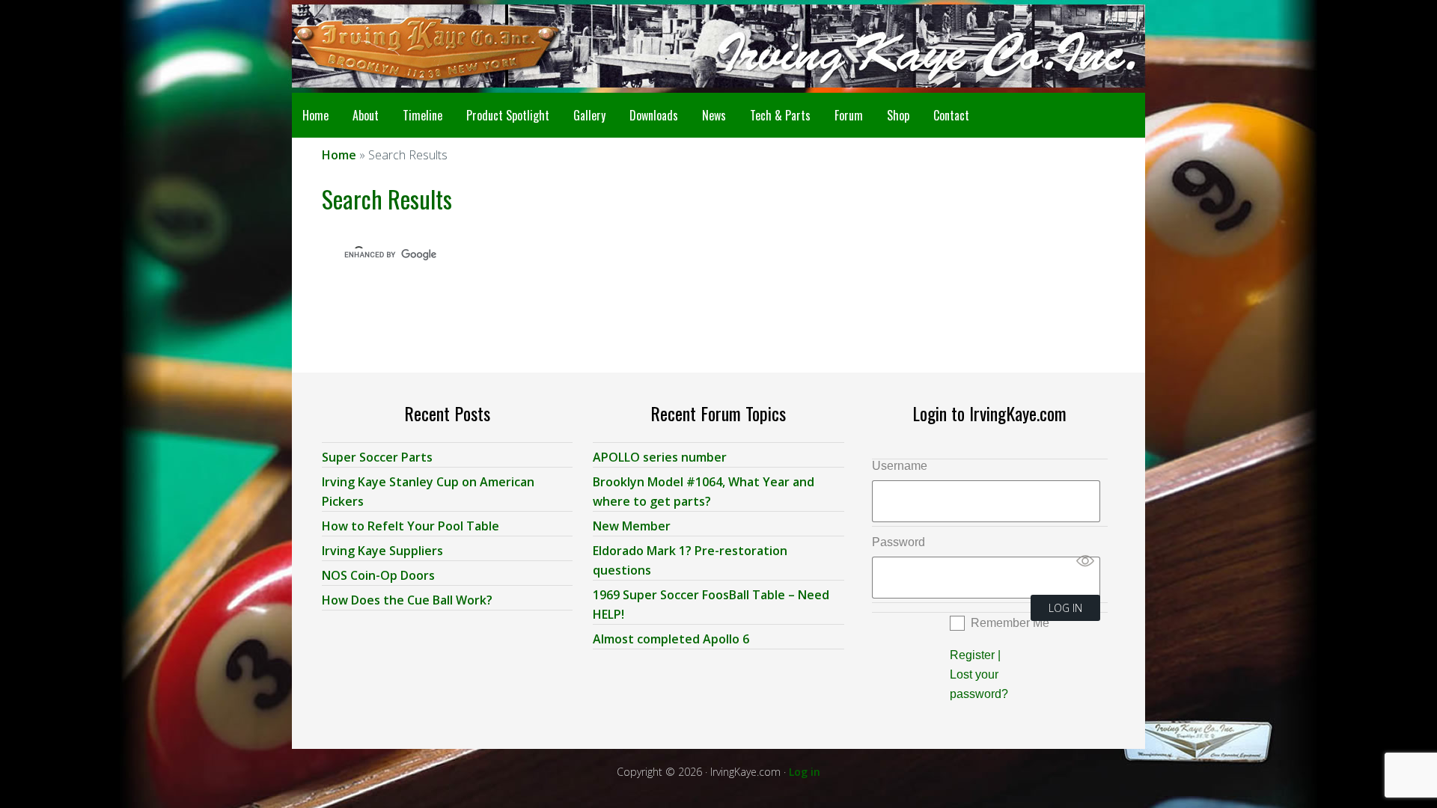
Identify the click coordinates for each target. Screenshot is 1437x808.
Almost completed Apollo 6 (671, 639)
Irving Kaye (411, 46)
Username (899, 465)
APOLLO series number (660, 457)
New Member (632, 526)
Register (972, 655)
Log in (804, 772)
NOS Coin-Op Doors (378, 575)
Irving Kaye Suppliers (382, 550)
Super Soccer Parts (377, 457)
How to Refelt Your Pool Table (410, 526)
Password (898, 542)
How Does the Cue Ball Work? (407, 600)
